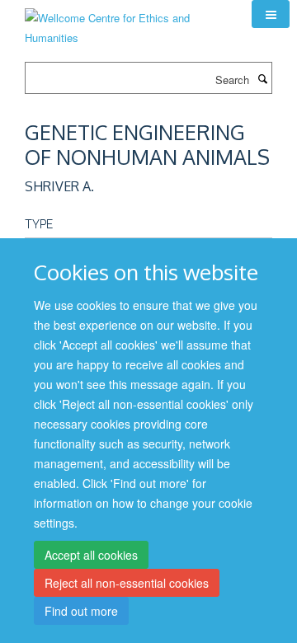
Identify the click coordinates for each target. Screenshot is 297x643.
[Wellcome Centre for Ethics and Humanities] (126, 22)
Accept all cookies (91, 555)
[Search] (262, 78)
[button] (271, 14)
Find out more (81, 611)
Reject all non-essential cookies (127, 583)
